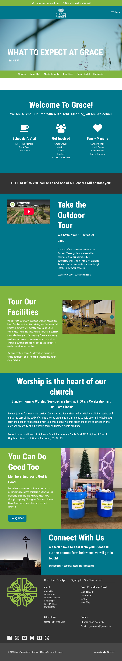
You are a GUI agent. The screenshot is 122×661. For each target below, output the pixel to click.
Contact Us (98, 74)
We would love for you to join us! (61, 3)
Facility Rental (83, 74)
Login (60, 652)
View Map (85, 602)
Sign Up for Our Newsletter (86, 580)
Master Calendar (52, 74)
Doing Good (17, 518)
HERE (88, 274)
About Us (22, 74)
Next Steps (68, 74)
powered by (102, 654)
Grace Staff (35, 74)
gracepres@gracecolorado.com (102, 626)
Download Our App (55, 580)
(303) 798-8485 (96, 622)
